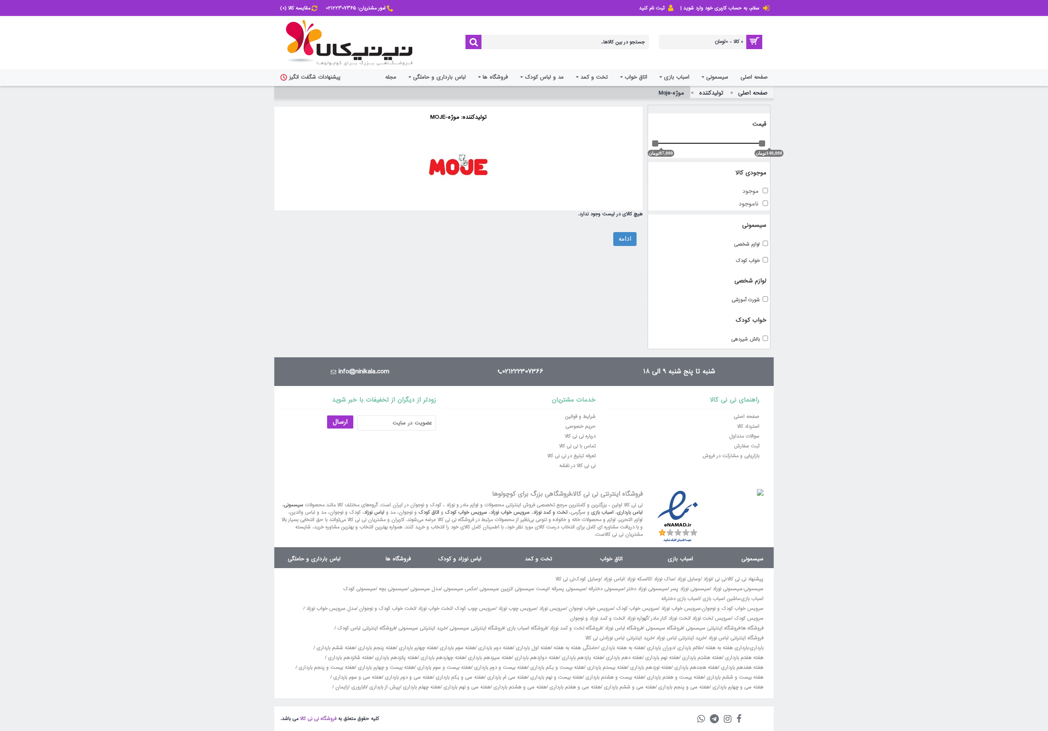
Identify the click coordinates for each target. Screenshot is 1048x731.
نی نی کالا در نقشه (577, 465)
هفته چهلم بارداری (420, 687)
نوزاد (707, 579)
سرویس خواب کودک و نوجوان (732, 608)
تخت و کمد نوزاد (550, 512)
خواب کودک (748, 261)
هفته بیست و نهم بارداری (556, 677)
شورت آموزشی (746, 300)
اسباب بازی (602, 512)
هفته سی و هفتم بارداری (574, 687)
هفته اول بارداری (532, 648)
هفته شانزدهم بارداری (349, 657)
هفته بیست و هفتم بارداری (674, 677)
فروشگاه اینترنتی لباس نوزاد (735, 638)
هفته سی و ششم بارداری (628, 687)
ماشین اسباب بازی (721, 598)
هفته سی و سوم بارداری (357, 677)
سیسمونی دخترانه (606, 589)
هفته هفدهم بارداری (741, 667)
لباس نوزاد (374, 512)
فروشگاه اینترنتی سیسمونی (713, 628)
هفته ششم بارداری (335, 648)
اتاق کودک (428, 512)
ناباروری (358, 687)
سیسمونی (293, 505)
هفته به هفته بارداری (622, 648)
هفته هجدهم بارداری (695, 667)
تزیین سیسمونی (495, 589)
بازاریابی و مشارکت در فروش (730, 456)
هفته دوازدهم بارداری (536, 657)
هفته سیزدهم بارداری (489, 657)
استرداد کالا (748, 426)
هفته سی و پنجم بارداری (683, 687)
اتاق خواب (611, 559)
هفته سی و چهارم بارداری (737, 687)
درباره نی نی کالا (580, 436)
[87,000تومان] (655, 143)
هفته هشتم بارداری (701, 657)
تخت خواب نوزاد (435, 608)
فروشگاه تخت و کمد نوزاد (576, 628)
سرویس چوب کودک (474, 608)
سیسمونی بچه (393, 589)
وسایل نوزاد (688, 579)
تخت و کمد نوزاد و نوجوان (597, 618)
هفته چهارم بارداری (417, 648)
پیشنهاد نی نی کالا (745, 579)
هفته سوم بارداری (456, 648)
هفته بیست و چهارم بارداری (385, 667)
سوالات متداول (744, 436)
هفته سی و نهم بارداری (466, 687)
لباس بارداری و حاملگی (314, 559)
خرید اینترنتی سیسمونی (422, 628)
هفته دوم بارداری (495, 648)
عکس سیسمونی (460, 589)
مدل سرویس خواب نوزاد (331, 608)
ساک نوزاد (664, 579)
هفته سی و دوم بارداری (408, 677)
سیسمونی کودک (359, 589)
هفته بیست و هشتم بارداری (614, 677)
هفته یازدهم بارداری (581, 657)
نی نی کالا (565, 579)
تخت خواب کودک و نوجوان (387, 608)
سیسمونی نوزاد (728, 589)
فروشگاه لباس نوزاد (624, 628)
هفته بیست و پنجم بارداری (326, 667)
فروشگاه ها (398, 559)
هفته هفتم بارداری (743, 657)
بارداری (756, 648)
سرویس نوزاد (552, 608)
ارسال (340, 422)
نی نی (720, 579)
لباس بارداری (630, 512)
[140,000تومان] (762, 143)
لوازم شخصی (747, 244)
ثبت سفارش (746, 446)
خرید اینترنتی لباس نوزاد (680, 638)
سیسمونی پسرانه (568, 589)
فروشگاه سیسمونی (664, 628)
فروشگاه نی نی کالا (318, 718)
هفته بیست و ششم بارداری (734, 677)
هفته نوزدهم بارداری (649, 667)
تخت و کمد (538, 559)
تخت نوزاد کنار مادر (670, 618)
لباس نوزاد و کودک (459, 559)
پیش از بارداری (384, 687)
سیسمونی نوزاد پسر (690, 589)
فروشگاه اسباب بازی (527, 628)
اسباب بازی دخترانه (680, 598)
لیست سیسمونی (532, 589)
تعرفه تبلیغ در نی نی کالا (571, 456)
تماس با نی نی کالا (577, 446)
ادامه (625, 239)
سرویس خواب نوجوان (591, 608)
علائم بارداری (689, 648)
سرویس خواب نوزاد (510, 512)
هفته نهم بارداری (661, 657)
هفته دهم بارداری (623, 657)
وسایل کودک (587, 579)
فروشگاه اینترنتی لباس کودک (366, 628)
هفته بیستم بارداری (606, 667)
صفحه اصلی (753, 92)
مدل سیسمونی (425, 589)
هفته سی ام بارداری (506, 677)
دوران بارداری (660, 648)
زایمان (341, 687)
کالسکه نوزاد (639, 579)
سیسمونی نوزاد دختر (647, 589)
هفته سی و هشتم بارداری (519, 687)
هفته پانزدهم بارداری (395, 657)
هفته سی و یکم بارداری (459, 677)
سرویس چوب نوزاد (517, 608)
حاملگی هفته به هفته (575, 648)
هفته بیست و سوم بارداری (443, 667)
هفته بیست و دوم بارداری (499, 667)
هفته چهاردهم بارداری (442, 657)
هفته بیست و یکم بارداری (556, 667)
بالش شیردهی (745, 339)
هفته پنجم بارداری (376, 648)
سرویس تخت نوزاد (711, 618)
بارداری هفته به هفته (726, 648)
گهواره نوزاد (637, 618)
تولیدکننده (711, 92)
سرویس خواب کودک (466, 512)
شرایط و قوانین (580, 416)
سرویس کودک (748, 618)
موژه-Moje (671, 92)
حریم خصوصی (580, 426)
